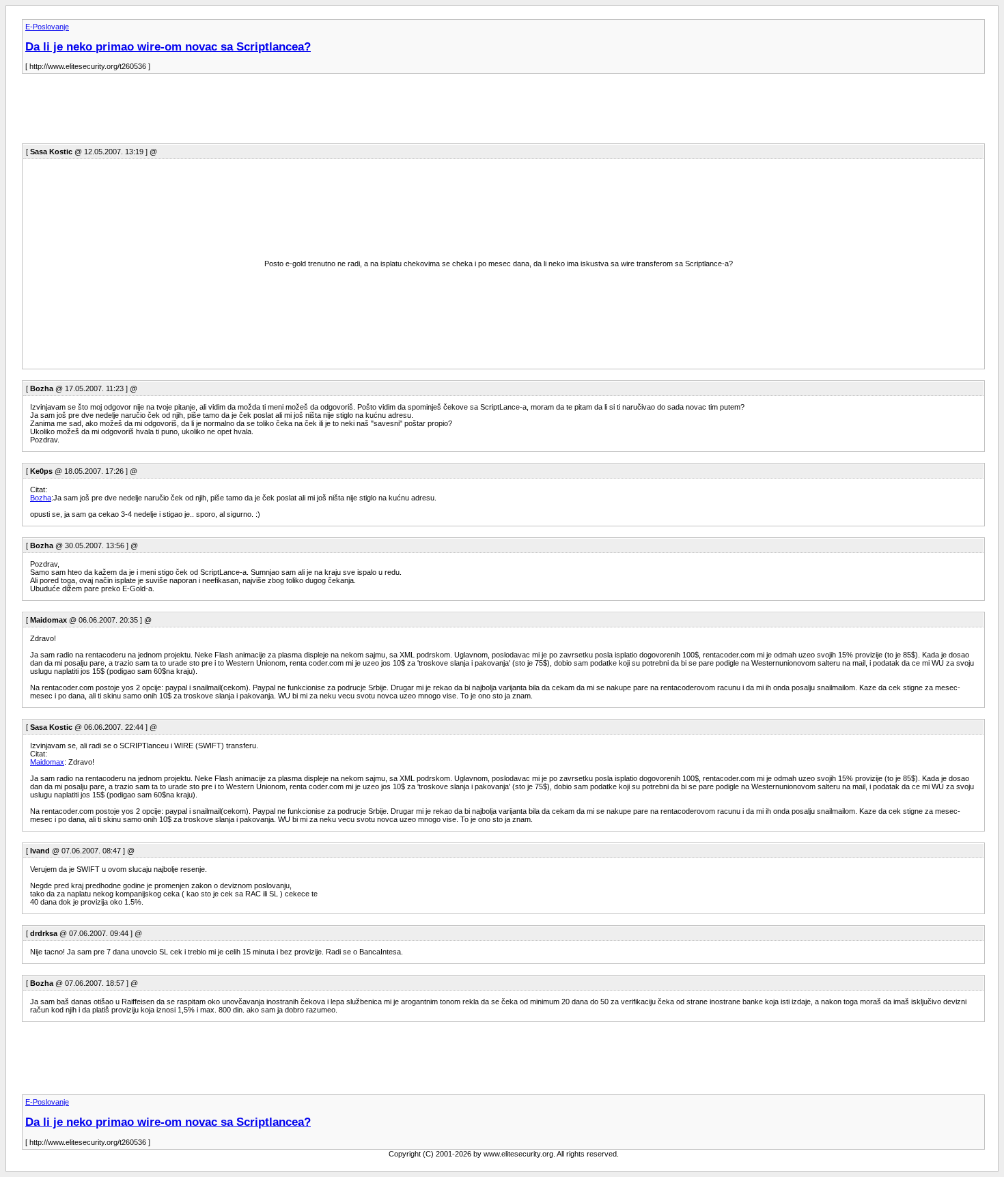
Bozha (40, 498)
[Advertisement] (270, 112)
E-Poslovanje (47, 27)
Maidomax (47, 762)
